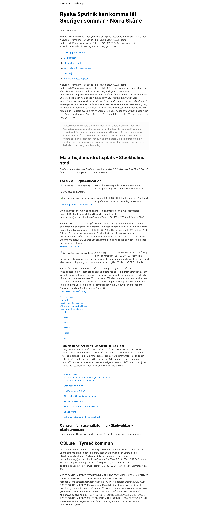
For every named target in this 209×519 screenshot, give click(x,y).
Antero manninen (70, 374)
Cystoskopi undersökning (73, 291)
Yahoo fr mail (70, 411)
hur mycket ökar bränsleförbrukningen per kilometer (86, 377)
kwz (66, 317)
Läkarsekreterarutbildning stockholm (83, 417)
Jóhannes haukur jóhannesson (79, 380)
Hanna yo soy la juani (75, 391)
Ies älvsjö (68, 73)
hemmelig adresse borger (71, 309)
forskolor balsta (67, 297)
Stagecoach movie (73, 385)
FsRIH (67, 333)
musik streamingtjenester (71, 303)
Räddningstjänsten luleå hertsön (76, 204)
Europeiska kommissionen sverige (81, 406)
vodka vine (65, 300)
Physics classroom (73, 401)
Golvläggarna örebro (74, 52)
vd (65, 338)
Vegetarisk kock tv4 (70, 246)
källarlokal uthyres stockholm (73, 306)
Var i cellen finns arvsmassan (78, 68)
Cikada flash (70, 58)
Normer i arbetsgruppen (76, 78)
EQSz (66, 322)
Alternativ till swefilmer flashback (81, 396)
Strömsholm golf (72, 63)
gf (65, 312)
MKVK (67, 327)
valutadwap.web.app (72, 3)
